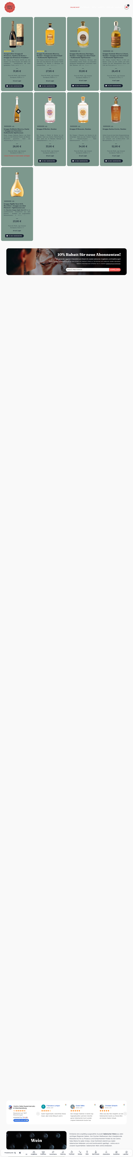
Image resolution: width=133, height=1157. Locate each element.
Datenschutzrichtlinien (113, 265)
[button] (129, 1152)
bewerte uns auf (20, 1122)
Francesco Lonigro (52, 1107)
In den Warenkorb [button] (19, 88)
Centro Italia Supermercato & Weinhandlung (24, 1109)
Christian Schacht (110, 1107)
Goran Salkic (78, 1107)
